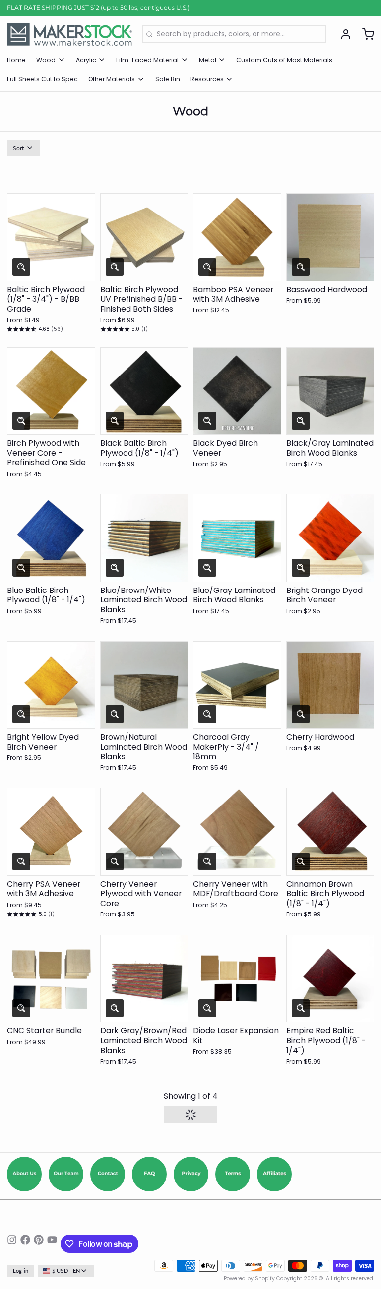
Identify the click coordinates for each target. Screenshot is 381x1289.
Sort (18, 148)
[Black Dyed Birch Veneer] (237, 391)
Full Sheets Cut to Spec (42, 79)
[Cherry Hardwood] (330, 685)
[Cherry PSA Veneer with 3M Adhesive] (51, 832)
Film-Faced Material (147, 60)
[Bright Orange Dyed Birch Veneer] (330, 538)
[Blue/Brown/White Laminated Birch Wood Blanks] (144, 538)
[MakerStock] (69, 34)
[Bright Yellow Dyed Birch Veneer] (51, 685)
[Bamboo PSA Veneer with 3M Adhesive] (237, 237)
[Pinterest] (39, 1244)
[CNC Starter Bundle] (51, 979)
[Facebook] (25, 1244)
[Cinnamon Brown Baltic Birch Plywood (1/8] (330, 832)
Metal (207, 60)
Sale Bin (167, 79)
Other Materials (111, 79)
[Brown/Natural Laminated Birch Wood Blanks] (144, 685)
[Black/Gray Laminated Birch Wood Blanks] (330, 391)
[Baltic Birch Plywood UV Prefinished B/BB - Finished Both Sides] (144, 237)
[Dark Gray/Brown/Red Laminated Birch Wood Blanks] (144, 979)
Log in (21, 1271)
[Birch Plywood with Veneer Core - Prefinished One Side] (51, 391)
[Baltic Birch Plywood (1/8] (51, 237)
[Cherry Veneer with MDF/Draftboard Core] (237, 832)
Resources (207, 79)
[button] (51, 269)
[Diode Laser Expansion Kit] (237, 979)
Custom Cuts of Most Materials (284, 60)
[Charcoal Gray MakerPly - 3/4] (237, 685)
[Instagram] (12, 1244)
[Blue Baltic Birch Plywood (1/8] (51, 538)
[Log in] (342, 34)
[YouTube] (52, 1244)
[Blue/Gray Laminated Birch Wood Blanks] (237, 538)
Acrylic (86, 60)
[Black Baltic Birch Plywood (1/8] (144, 391)
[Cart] (364, 34)
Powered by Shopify (249, 1278)
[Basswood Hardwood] (330, 237)
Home (16, 60)
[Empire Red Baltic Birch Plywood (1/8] (330, 979)
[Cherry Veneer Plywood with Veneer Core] (144, 832)
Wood (46, 60)
